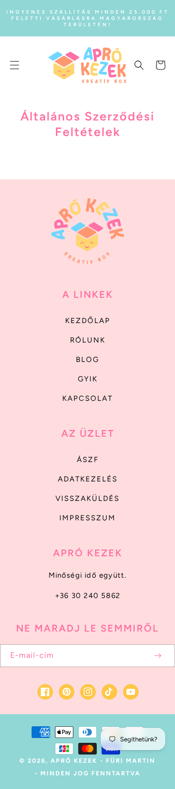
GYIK (88, 379)
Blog (87, 359)
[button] (14, 65)
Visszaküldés (87, 498)
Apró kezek (74, 760)
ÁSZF (88, 459)
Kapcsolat (87, 398)
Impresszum (87, 518)
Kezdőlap (87, 320)
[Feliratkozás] (157, 655)
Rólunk (87, 340)
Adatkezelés (88, 479)
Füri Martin (131, 760)
